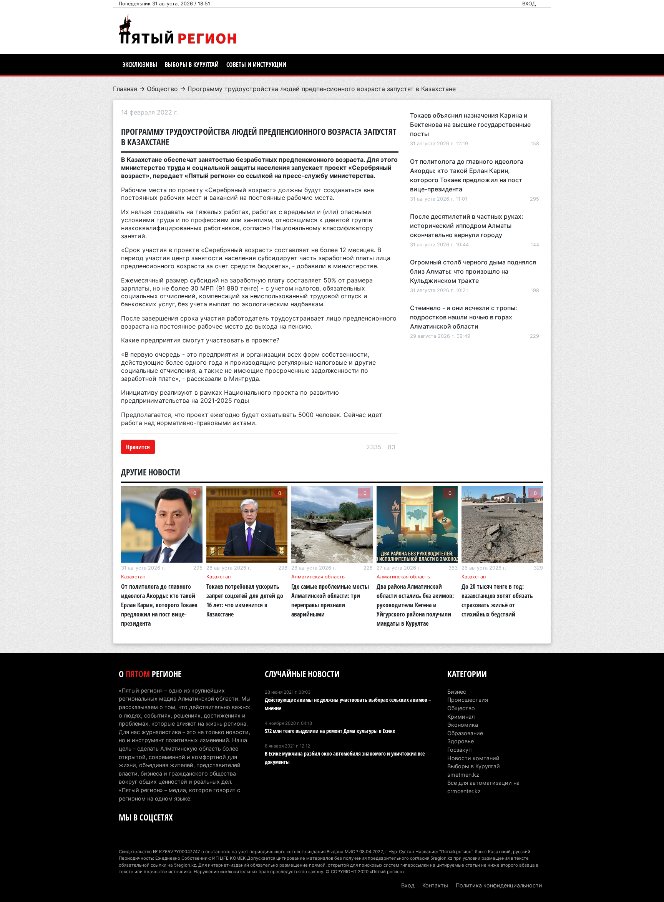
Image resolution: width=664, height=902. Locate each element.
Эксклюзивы (140, 64)
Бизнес (456, 691)
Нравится (138, 447)
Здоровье (460, 741)
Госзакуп (459, 749)
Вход (529, 4)
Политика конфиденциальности (499, 885)
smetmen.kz (463, 774)
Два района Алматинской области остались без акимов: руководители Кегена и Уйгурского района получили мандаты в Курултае (415, 605)
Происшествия (467, 699)
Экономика (462, 724)
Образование (465, 733)
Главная (125, 89)
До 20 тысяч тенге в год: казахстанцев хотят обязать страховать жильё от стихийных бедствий (497, 600)
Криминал (461, 716)
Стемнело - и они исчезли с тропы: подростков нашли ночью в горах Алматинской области (463, 317)
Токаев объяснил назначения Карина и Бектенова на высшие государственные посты (470, 124)
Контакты (435, 885)
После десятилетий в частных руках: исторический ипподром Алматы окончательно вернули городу (466, 226)
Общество (162, 89)
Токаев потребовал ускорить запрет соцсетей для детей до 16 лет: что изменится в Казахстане (244, 600)
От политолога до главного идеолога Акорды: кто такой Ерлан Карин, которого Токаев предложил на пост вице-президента (159, 605)
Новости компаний (473, 758)
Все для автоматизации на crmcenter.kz (483, 786)
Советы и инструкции (256, 64)
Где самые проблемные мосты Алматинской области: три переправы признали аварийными (330, 600)
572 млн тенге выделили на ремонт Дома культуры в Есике (330, 730)
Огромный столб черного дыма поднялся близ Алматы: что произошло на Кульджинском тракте (473, 271)
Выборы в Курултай (192, 64)
